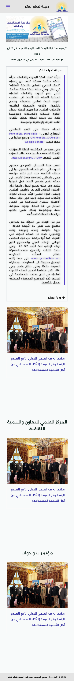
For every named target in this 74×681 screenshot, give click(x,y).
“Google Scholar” (34, 141)
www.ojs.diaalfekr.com (45, 258)
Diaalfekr (54, 297)
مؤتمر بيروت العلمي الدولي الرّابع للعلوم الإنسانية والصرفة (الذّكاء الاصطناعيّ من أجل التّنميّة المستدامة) (38, 364)
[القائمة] (8, 7)
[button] (36, 70)
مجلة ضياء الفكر (50, 70)
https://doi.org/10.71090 (27, 157)
